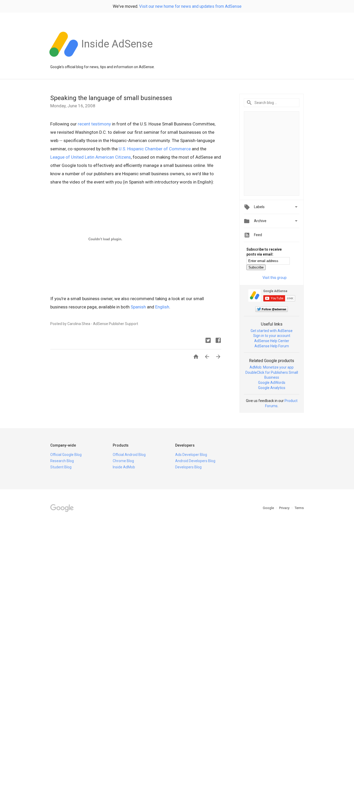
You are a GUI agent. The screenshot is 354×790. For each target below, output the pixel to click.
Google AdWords (271, 382)
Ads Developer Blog (191, 455)
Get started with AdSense (272, 331)
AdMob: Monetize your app (272, 367)
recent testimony (94, 123)
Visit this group (275, 278)
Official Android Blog (129, 455)
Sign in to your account (271, 336)
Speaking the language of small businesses (111, 98)
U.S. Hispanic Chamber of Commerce (155, 148)
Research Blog (62, 461)
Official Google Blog (66, 455)
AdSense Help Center (271, 341)
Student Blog (61, 467)
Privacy (284, 508)
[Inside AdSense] (117, 59)
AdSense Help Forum (271, 346)
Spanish (138, 306)
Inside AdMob (124, 467)
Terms (299, 508)
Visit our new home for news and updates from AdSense (190, 6)
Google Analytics (271, 388)
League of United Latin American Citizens (90, 157)
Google (269, 508)
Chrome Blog (123, 461)
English (162, 306)
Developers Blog (188, 467)
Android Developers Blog (195, 461)
